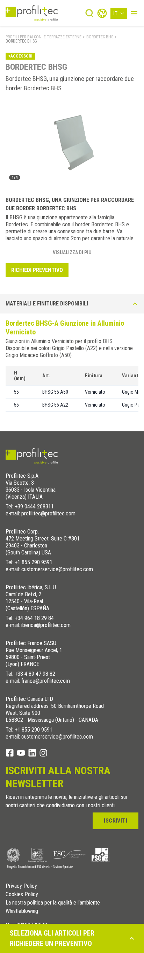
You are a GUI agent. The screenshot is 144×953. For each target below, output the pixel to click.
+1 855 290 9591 (33, 562)
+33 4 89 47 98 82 (35, 674)
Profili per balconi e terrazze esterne (43, 37)
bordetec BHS (99, 37)
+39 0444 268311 (34, 506)
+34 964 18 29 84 (34, 618)
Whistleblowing (22, 911)
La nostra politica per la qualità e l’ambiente (53, 903)
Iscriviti (115, 820)
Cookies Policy (22, 894)
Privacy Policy (21, 886)
